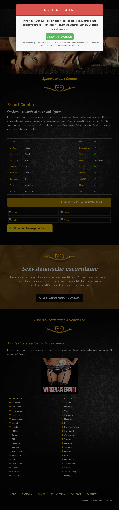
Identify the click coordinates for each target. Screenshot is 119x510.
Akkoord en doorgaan (59, 36)
